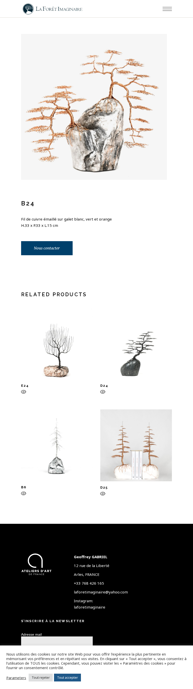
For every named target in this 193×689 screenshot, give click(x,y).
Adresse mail (31, 634)
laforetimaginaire (89, 607)
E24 (25, 385)
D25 (104, 487)
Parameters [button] (16, 677)
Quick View (23, 393)
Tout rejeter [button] (41, 677)
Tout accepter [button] (67, 677)
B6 (23, 487)
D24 (104, 385)
